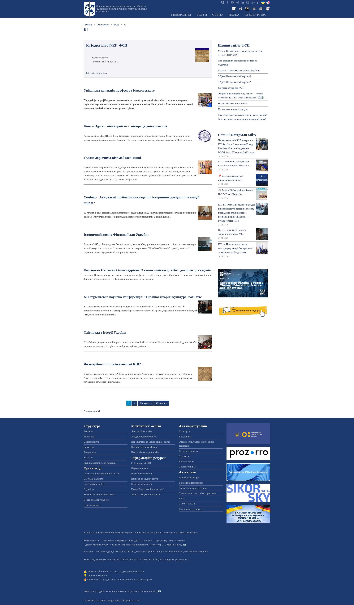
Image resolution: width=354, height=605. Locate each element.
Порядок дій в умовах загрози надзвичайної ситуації (115, 571)
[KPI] (268, 2)
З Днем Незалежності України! (234, 76)
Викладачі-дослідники (191, 482)
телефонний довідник (196, 551)
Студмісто (89, 489)
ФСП (116, 24)
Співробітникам (187, 466)
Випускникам (186, 461)
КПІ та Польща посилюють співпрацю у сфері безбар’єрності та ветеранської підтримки (236, 248)
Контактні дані (92, 540)
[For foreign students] (267, 8)
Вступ (202, 14)
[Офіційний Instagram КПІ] (247, 2)
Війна (182, 498)
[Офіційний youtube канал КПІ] (232, 2)
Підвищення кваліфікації (144, 447)
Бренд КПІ (134, 540)
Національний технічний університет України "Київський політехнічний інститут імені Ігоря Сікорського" (121, 9)
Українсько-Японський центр (99, 494)
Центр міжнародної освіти (145, 452)
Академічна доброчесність (193, 488)
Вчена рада (90, 436)
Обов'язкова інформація (114, 540)
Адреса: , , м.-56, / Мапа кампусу (133, 544)
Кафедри (88, 457)
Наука (234, 14)
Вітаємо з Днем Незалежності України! (239, 70)
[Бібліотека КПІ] (260, 8)
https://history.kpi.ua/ (96, 73)
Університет (181, 14)
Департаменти (91, 441)
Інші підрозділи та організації (100, 462)
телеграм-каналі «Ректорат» (137, 579)
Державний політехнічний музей (101, 473)
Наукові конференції (142, 473)
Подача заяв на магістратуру (233, 109)
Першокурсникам (188, 451)
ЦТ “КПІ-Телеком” (94, 478)
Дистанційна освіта (141, 431)
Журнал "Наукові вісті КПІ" (146, 494)
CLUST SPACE (187, 503)
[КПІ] (263, 2)
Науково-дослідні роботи (144, 478)
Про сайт (147, 540)
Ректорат (88, 431)
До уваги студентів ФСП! (231, 87)
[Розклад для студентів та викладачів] (246, 8)
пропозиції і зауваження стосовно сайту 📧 (137, 591)
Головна (88, 24)
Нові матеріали (177, 540)
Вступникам (185, 436)
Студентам (184, 456)
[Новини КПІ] (233, 8)
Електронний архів (141, 484)
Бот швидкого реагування (173, 559)
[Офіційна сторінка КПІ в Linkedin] (242, 2)
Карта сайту (160, 540)
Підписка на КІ (92, 411)
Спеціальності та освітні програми (197, 493)
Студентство (255, 14)
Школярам (184, 431)
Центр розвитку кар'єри (96, 499)
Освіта (217, 14)
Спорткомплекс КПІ (94, 484)
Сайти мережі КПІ (141, 463)
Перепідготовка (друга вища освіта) (150, 441)
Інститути (89, 447)
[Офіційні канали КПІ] (237, 2)
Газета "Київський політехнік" (147, 489)
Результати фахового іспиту (233, 103)
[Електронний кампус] (253, 8)
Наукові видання (140, 468)
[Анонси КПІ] (240, 8)
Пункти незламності (98, 575)
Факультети (103, 24)
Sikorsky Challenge (189, 477)
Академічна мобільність (144, 436)
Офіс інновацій (92, 504)
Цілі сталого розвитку (190, 509)
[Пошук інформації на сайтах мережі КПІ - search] (222, 2)
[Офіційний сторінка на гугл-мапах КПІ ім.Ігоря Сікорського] (253, 2)
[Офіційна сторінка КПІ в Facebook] (227, 2)
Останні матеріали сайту (237, 135)
